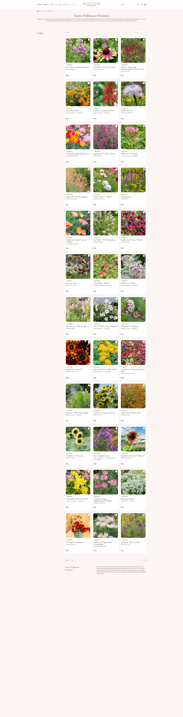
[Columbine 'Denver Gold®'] (78, 482)
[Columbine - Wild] (105, 266)
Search (123, 4)
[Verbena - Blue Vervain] (133, 525)
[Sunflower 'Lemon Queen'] (105, 396)
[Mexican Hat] (78, 266)
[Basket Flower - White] (105, 180)
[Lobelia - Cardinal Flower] (105, 94)
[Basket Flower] (133, 94)
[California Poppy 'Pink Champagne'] (105, 525)
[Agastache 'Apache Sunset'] (78, 180)
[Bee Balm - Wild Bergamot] (105, 223)
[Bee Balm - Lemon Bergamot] (78, 50)
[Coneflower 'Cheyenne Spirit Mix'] (133, 352)
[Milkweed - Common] (133, 309)
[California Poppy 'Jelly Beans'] (78, 137)
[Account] (142, 4)
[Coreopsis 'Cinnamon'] (78, 525)
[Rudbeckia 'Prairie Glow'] (133, 396)
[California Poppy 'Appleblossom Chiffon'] (105, 482)
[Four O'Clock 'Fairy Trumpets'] (105, 309)
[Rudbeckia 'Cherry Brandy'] (133, 223)
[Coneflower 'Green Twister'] (105, 50)
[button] (40, 4)
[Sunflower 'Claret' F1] (78, 352)
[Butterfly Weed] (78, 94)
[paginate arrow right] (145, 560)
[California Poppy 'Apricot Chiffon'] (78, 223)
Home (38, 11)
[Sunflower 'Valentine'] (78, 439)
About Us (73, 4)
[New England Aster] (105, 439)
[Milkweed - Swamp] (133, 137)
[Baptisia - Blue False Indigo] (78, 396)
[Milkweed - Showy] (133, 266)
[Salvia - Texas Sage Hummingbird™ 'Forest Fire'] (133, 50)
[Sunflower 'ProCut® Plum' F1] (133, 439)
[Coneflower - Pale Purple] (78, 309)
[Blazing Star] (133, 180)
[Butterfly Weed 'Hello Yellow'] (105, 352)
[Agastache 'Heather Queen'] (105, 137)
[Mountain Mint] (133, 482)
